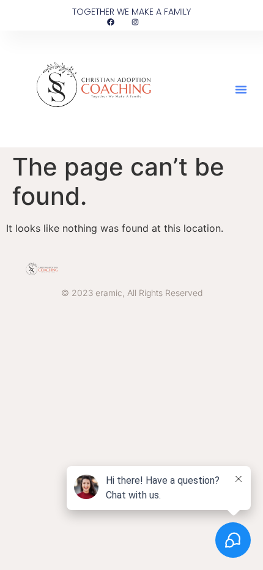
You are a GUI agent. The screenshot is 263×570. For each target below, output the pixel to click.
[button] (241, 89)
